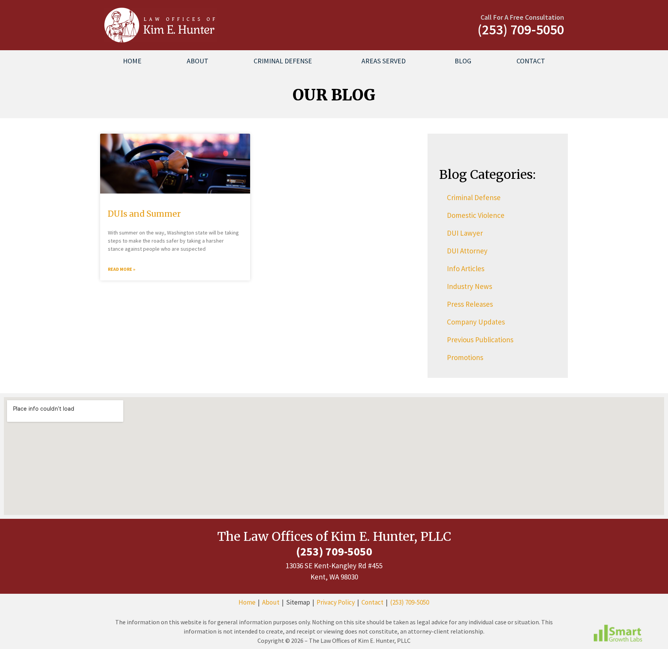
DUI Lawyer (465, 233)
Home (132, 60)
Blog (463, 60)
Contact (530, 60)
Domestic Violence (475, 215)
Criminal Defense (283, 60)
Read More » (121, 269)
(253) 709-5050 (409, 602)
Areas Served (383, 60)
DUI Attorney (467, 250)
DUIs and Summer (144, 214)
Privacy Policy (336, 602)
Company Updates (476, 321)
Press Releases (470, 304)
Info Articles (465, 268)
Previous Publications (480, 339)
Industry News (469, 286)
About (197, 60)
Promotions (465, 357)
